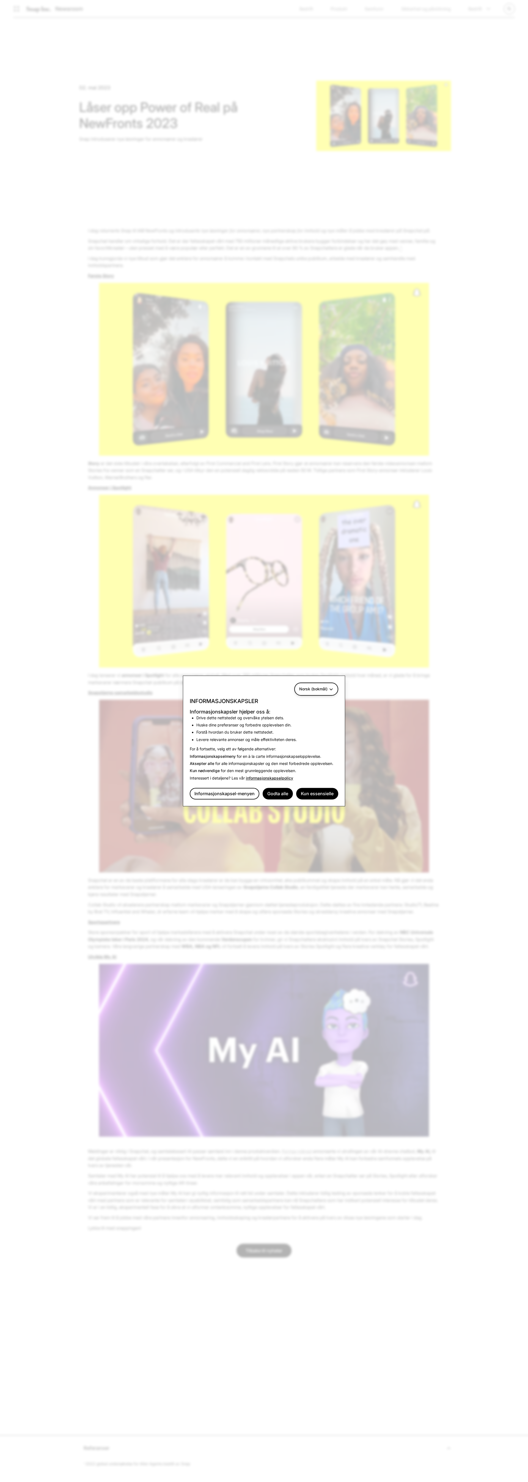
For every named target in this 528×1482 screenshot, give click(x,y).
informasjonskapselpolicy (269, 778)
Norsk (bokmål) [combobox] (313, 689)
